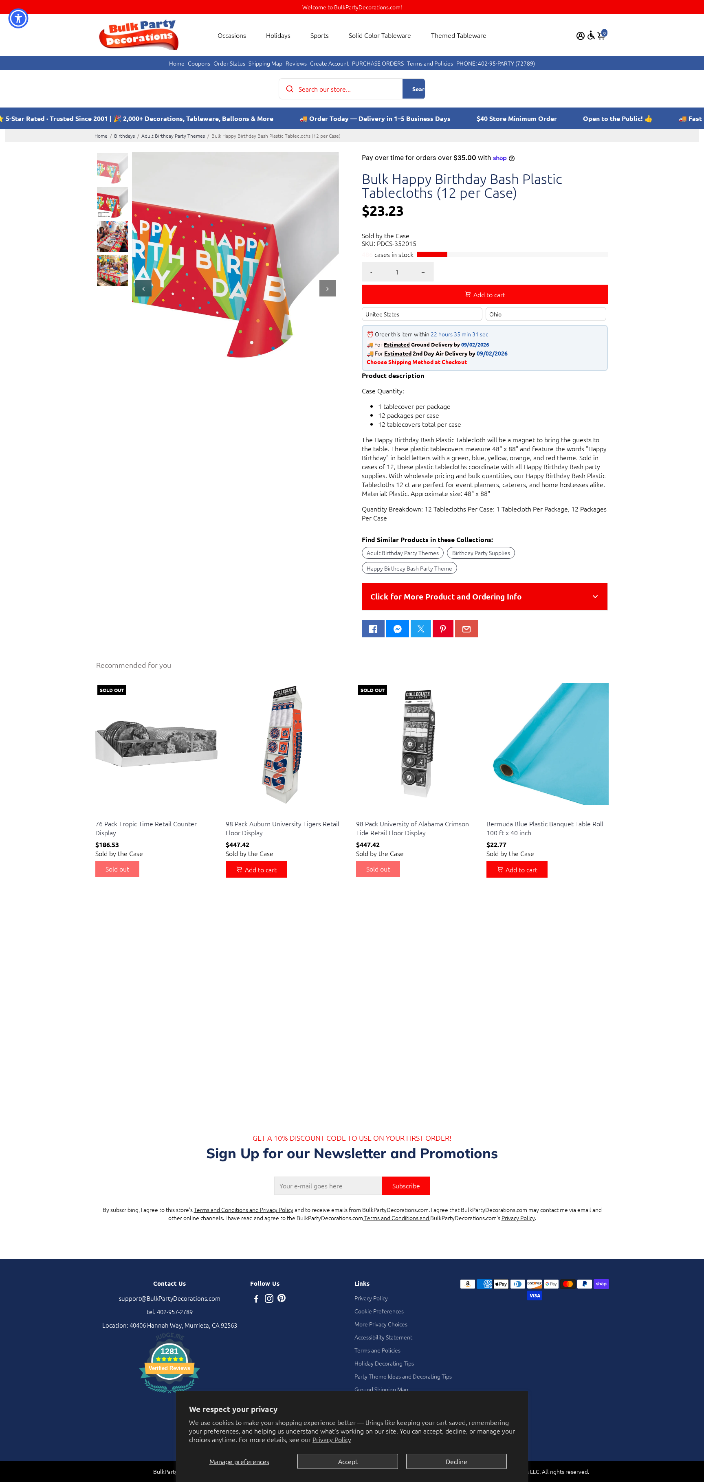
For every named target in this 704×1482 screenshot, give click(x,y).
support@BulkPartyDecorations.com (169, 1298)
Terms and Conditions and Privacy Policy (243, 1209)
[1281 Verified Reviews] (169, 1394)
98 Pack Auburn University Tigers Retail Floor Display (282, 828)
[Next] (327, 288)
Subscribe (406, 1185)
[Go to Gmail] (466, 628)
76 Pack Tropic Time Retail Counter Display (146, 828)
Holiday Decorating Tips (384, 1363)
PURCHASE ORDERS (378, 63)
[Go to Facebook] (373, 628)
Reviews (296, 63)
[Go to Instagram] (269, 1299)
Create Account (329, 63)
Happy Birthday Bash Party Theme (409, 568)
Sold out (117, 868)
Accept (348, 1461)
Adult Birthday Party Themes (173, 135)
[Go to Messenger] (397, 628)
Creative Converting (118, 813)
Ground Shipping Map (381, 1389)
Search (421, 88)
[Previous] (143, 288)
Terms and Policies (430, 63)
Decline (456, 1461)
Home (177, 63)
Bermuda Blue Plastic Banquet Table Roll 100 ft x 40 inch (544, 828)
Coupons (199, 63)
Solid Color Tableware (380, 35)
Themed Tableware (458, 35)
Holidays (278, 35)
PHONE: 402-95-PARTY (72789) (495, 63)
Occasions (232, 35)
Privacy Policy (331, 1439)
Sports (319, 35)
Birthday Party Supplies (481, 553)
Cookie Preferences (379, 1311)
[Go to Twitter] (421, 628)
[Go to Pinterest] (443, 628)
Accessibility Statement (383, 1337)
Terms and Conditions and (396, 1218)
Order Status (229, 63)
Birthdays (124, 135)
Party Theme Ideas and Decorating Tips (403, 1376)
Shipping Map (265, 63)
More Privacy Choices (380, 1324)
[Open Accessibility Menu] (591, 35)
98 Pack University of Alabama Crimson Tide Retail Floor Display (412, 828)
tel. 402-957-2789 (170, 1311)
